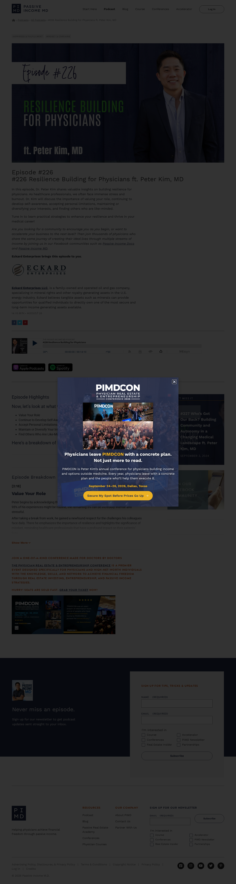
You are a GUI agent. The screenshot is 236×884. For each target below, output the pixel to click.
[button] (174, 381)
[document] (118, 442)
